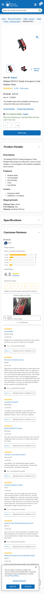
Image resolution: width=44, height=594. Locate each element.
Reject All (13, 586)
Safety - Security (28, 19)
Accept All (28, 586)
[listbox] (17, 73)
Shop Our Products (14, 19)
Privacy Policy (14, 576)
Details (25, 114)
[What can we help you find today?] (40, 10)
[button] (35, 4)
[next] (31, 70)
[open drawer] (2, 4)
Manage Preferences (19, 581)
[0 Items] (40, 4)
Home (4, 19)
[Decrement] (5, 125)
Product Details (9, 109)
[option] (10, 73)
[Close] (36, 567)
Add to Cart (22, 133)
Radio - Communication (12, 21)
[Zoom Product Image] (37, 37)
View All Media (36, 70)
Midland (14, 78)
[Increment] (18, 125)
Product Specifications (25, 109)
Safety (39, 19)
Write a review (24, 88)
